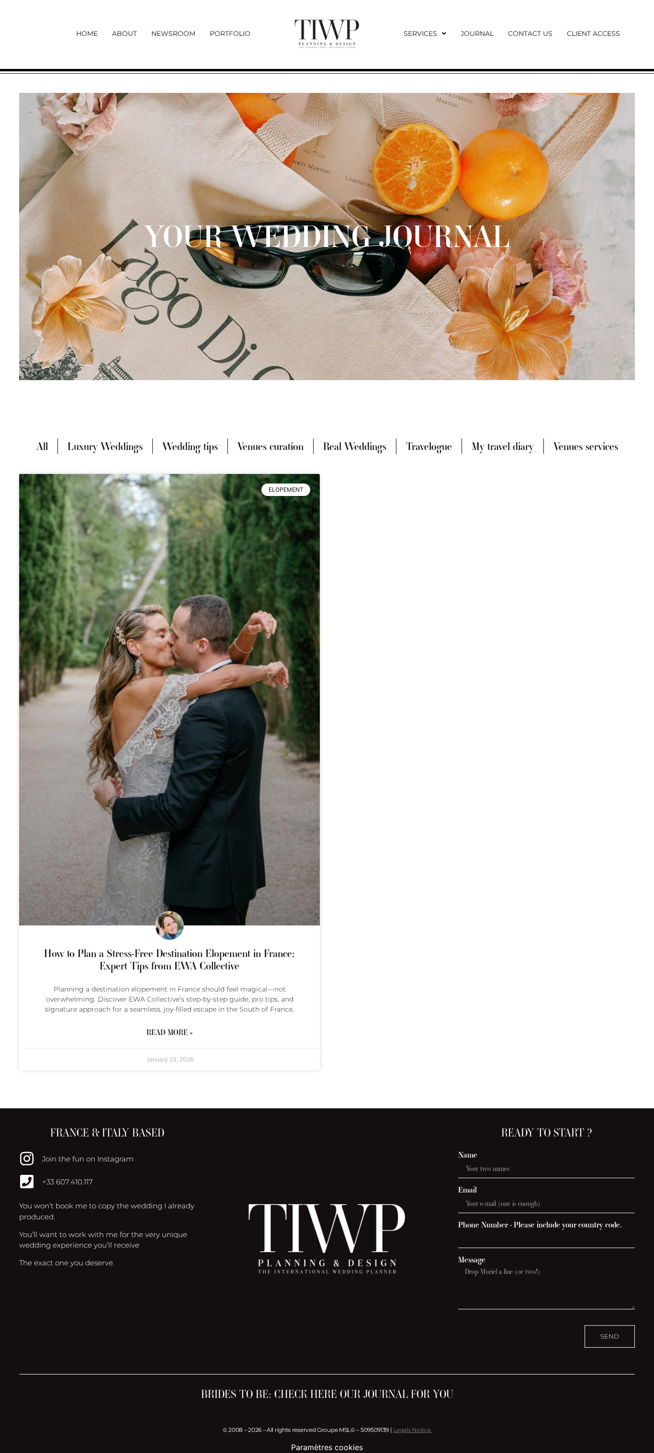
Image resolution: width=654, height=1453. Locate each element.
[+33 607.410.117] (26, 1181)
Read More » (169, 1032)
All (42, 446)
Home (87, 33)
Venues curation (270, 446)
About (124, 33)
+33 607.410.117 (67, 1181)
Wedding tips (190, 446)
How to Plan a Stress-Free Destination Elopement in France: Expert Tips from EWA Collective (169, 959)
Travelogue (429, 446)
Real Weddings (354, 446)
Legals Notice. (412, 1429)
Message (471, 1260)
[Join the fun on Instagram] (26, 1158)
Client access (593, 33)
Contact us (530, 33)
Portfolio (230, 33)
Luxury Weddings (105, 446)
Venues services (585, 446)
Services (420, 33)
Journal (477, 33)
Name (467, 1155)
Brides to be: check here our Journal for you (327, 1394)
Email (467, 1190)
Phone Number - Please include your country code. (540, 1225)
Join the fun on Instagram (88, 1158)
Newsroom (173, 33)
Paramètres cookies (327, 1447)
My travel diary (503, 446)
